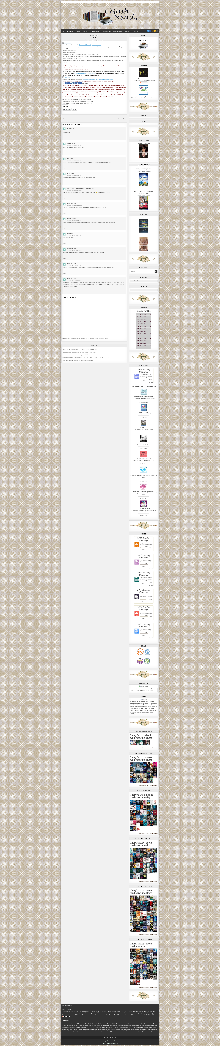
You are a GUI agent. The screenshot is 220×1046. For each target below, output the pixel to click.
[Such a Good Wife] (131, 772)
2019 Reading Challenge (143, 590)
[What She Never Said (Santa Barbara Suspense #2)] (134, 862)
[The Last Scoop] (148, 825)
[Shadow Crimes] (131, 953)
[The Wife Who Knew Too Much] (131, 820)
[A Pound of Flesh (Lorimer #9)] (134, 958)
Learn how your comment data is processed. (96, 338)
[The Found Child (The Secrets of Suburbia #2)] (141, 910)
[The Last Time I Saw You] (141, 867)
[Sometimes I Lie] (131, 958)
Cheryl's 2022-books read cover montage (141, 736)
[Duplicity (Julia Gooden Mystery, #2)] (155, 963)
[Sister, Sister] (155, 958)
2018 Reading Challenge (143, 608)
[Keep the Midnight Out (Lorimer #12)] (138, 926)
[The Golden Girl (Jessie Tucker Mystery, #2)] (151, 815)
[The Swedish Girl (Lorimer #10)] (141, 953)
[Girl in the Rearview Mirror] (141, 862)
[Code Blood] (131, 972)
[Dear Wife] (151, 862)
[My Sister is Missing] (131, 825)
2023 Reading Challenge (143, 370)
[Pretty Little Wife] (141, 804)
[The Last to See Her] (138, 804)
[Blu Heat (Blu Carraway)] (141, 974)
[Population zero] (138, 772)
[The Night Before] (155, 863)
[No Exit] (155, 873)
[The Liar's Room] (141, 905)
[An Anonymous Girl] (151, 905)
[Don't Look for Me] (148, 809)
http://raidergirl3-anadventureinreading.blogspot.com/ (97, 79)
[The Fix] (148, 931)
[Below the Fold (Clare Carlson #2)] (134, 878)
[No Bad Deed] (151, 825)
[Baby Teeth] (141, 915)
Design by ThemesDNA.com (110, 1043)
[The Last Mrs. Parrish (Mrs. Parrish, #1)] (148, 910)
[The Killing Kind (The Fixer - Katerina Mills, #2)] (138, 984)
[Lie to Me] (148, 926)
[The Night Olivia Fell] (148, 873)
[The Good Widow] (145, 926)
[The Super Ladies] (131, 921)
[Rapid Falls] (131, 878)
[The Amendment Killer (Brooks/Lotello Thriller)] (138, 953)
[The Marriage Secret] (138, 745)
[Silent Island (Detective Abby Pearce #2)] (145, 767)
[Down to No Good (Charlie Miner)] (141, 958)
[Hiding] (141, 926)
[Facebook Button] (150, 31)
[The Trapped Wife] (141, 767)
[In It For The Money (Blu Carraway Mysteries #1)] (141, 963)
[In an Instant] (151, 820)
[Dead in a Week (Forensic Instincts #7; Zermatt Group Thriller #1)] (134, 900)
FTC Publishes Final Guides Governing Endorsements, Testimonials (95, 1023)
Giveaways (85, 31)
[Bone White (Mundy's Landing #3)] (138, 974)
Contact (127, 31)
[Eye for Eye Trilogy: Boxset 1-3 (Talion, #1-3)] (148, 803)
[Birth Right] (131, 857)
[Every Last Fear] (134, 782)
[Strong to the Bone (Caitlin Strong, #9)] (138, 958)
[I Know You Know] (131, 905)
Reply (64, 138)
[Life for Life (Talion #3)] (151, 804)
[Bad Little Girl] (151, 931)
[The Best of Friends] (138, 782)
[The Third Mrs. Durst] (145, 809)
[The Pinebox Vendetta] (134, 820)
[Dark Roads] (138, 777)
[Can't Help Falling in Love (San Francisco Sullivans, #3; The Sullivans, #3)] (134, 963)
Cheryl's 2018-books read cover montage (141, 891)
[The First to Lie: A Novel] (134, 815)
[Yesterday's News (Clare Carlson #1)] (134, 926)
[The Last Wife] (134, 772)
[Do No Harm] (145, 782)
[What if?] (151, 809)
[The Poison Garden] (145, 852)
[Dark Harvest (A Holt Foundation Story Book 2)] (148, 963)
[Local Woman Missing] (141, 772)
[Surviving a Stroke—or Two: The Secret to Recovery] (148, 958)
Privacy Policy (135, 31)
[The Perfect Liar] (138, 878)
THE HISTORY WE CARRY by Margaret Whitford (75, 355)
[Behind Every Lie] (155, 825)
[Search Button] (157, 31)
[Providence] (145, 905)
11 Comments (100, 40)
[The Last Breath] (155, 910)
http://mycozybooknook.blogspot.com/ (85, 73)
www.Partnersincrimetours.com (144, 78)
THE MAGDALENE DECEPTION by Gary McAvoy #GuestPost (79, 352)
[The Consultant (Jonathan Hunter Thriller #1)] (145, 921)
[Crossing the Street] (148, 968)
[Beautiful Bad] (141, 900)
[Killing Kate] (145, 979)
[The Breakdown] (131, 963)
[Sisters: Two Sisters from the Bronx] (141, 814)
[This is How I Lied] (145, 820)
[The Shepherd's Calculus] (138, 931)
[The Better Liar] (134, 830)
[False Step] (151, 857)
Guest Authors (107, 31)
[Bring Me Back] (151, 926)
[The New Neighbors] (134, 910)
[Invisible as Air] (148, 852)
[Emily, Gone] (138, 867)
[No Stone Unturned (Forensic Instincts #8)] (131, 830)
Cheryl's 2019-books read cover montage (141, 844)
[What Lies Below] (155, 926)
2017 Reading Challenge (143, 625)
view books (151, 382)
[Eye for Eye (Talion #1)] (134, 809)
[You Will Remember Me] (141, 782)
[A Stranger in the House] (148, 905)
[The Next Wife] (155, 777)
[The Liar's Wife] (138, 767)
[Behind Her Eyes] (155, 979)
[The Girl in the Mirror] (138, 809)
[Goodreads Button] (153, 31)
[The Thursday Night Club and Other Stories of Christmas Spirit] (151, 953)
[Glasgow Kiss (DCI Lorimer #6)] (145, 968)
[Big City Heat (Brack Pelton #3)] (151, 969)
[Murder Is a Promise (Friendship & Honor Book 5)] (151, 920)
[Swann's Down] (134, 868)
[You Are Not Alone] (145, 825)
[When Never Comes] (145, 900)
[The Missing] (148, 953)
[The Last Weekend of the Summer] (151, 916)
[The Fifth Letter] (145, 973)
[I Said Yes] (148, 767)
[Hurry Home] (148, 814)
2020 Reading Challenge (143, 573)
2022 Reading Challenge (143, 539)
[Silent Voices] (141, 857)
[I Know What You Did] (151, 777)
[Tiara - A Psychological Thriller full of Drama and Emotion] (141, 878)
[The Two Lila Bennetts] (131, 862)
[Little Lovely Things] (131, 867)
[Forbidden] (138, 968)
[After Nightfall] (138, 905)
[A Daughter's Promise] (151, 958)
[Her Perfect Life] (155, 772)
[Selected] (138, 921)
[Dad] (134, 767)
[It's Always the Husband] (148, 900)
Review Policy (70, 31)
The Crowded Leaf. (90, 177)
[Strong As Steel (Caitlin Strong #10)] (145, 868)
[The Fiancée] (148, 777)
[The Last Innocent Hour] (151, 979)
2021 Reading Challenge (143, 556)
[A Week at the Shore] (138, 820)
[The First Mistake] (145, 862)
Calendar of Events (117, 31)
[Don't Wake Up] (145, 873)
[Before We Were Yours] (134, 905)
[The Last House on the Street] (141, 745)
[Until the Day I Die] (131, 873)
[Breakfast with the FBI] (138, 830)
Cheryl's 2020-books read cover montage (141, 796)
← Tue (63, 119)
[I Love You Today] (151, 973)
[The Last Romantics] (141, 873)
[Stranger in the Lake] (141, 820)
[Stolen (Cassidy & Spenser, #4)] (148, 979)
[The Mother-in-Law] (131, 815)
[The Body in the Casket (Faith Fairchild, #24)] (145, 953)
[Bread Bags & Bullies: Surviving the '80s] (151, 852)
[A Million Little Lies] (145, 815)
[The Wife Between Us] (145, 931)
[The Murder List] (148, 857)
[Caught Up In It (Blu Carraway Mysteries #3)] (134, 873)
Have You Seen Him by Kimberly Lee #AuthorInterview (77, 360)
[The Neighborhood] (134, 852)
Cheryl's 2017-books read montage (141, 944)
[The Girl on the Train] (155, 973)
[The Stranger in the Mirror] (131, 782)
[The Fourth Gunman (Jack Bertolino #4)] (141, 931)
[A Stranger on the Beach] (138, 862)
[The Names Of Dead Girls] (145, 958)
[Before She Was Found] (148, 862)
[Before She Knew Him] (155, 867)
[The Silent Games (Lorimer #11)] (155, 931)
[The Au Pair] (155, 900)
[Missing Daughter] (131, 767)
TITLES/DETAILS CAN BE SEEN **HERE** (143, 386)
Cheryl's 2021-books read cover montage (141, 758)
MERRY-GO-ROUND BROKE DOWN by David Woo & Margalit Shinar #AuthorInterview (86, 357)
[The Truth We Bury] (134, 968)
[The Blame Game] (131, 745)
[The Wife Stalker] (134, 825)
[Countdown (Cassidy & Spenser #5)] (155, 953)
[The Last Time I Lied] (155, 920)
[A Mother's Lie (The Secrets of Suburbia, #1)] (155, 916)
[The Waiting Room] (138, 900)
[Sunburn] (155, 857)
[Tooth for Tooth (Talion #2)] (155, 804)
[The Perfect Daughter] (148, 782)
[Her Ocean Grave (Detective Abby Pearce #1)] (131, 777)
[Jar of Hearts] (151, 910)
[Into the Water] (155, 905)
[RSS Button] (155, 31)
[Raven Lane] (141, 852)
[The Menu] (155, 815)
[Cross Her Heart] (131, 910)
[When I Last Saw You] (141, 777)
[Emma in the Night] (138, 815)
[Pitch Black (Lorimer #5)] (155, 968)
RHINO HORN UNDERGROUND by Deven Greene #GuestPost (79, 349)
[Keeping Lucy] (145, 857)
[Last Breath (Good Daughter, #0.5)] (151, 963)
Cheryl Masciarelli (144, 374)
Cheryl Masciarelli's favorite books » (148, 748)
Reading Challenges (94, 31)
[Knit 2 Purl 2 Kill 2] (138, 825)
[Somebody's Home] (145, 745)
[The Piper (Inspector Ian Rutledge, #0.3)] (131, 984)
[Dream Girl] (134, 777)
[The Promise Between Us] (131, 926)
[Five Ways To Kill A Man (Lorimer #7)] (145, 963)
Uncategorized (94, 35)
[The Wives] (148, 820)
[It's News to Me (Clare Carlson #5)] (134, 745)
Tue (94, 37)
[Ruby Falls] (145, 777)
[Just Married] (151, 772)
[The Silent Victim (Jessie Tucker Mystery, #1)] (155, 820)
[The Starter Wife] (138, 857)
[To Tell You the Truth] (141, 809)
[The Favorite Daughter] (151, 873)
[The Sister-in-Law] (155, 767)
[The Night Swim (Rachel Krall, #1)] (155, 809)
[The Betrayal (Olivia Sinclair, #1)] (151, 782)
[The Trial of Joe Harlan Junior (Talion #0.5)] (131, 809)
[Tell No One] (138, 873)
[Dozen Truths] (134, 974)
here (110, 162)
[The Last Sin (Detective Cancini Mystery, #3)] (138, 979)
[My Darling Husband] (148, 745)
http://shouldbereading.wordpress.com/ (90, 45)
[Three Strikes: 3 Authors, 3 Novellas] (138, 910)
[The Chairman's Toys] (145, 916)
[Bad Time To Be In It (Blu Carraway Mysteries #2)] (148, 921)
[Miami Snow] (131, 915)
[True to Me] (131, 852)
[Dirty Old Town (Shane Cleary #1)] (141, 825)
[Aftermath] (151, 767)
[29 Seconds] (155, 852)
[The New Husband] (138, 852)
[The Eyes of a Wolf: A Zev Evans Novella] (148, 974)
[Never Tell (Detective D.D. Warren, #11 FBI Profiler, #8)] (131, 900)
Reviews (78, 31)
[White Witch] (134, 931)
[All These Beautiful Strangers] (134, 915)
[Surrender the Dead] (131, 804)
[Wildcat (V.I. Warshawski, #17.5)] (134, 979)
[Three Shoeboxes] (131, 931)
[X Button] (148, 31)
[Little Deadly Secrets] (145, 804)
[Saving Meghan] (151, 868)
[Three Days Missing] (148, 915)
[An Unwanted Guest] (145, 910)
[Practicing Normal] (141, 969)
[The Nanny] (134, 857)
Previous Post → (122, 119)
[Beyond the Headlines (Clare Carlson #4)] (134, 804)
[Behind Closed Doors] (141, 979)
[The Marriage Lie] (134, 920)
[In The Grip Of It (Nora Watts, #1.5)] (141, 920)
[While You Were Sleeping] (131, 979)
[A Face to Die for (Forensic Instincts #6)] (131, 968)
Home (63, 31)
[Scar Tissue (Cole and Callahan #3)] (138, 916)
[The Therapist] (145, 772)
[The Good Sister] (148, 772)
